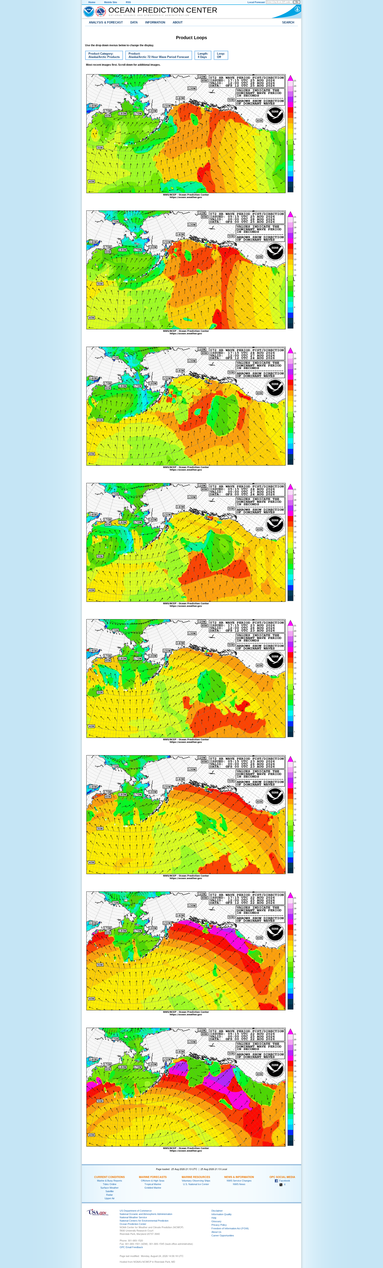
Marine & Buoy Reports (109, 1180)
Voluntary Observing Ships (196, 1180)
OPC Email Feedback (131, 1247)
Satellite (110, 1191)
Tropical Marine (153, 1184)
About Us (216, 1232)
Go (296, 2)
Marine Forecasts (153, 1177)
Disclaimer (217, 1210)
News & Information (239, 1177)
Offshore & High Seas (152, 1180)
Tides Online (109, 1184)
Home (91, 2)
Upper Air (110, 1198)
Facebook (284, 1180)
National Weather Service (133, 1217)
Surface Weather (109, 1187)
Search (288, 22)
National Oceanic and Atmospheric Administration (149, 15)
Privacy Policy (219, 1225)
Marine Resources (196, 1177)
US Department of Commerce (136, 1210)
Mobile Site (110, 2)
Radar (109, 1194)
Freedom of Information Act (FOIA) (230, 1228)
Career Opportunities (222, 1235)
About (178, 22)
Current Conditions (109, 1177)
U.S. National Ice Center (196, 1184)
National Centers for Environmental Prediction (144, 1220)
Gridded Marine (153, 1187)
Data (134, 22)
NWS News (239, 1184)
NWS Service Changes (239, 1180)
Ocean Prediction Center (162, 10)
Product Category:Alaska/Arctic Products (102, 56)
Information (155, 22)
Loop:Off (219, 56)
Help (213, 1217)
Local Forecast (256, 2)
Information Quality (221, 1214)
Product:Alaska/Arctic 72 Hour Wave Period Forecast (157, 56)
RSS (128, 2)
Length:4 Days (201, 56)
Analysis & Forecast (106, 22)
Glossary (216, 1221)
